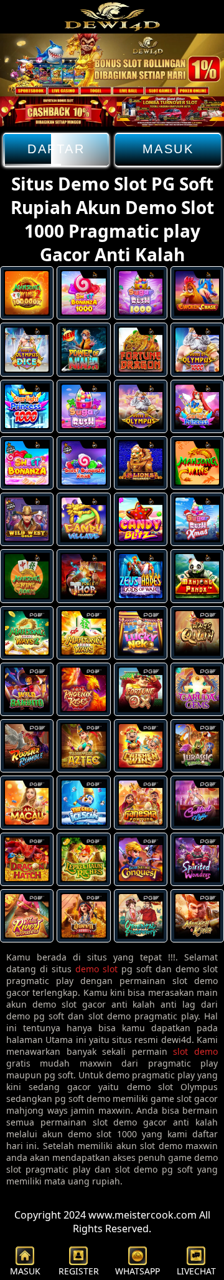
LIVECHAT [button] (196, 1271)
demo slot (96, 969)
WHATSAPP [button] (137, 1271)
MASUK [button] (25, 1271)
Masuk (168, 149)
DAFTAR (56, 149)
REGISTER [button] (78, 1271)
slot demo (195, 1051)
